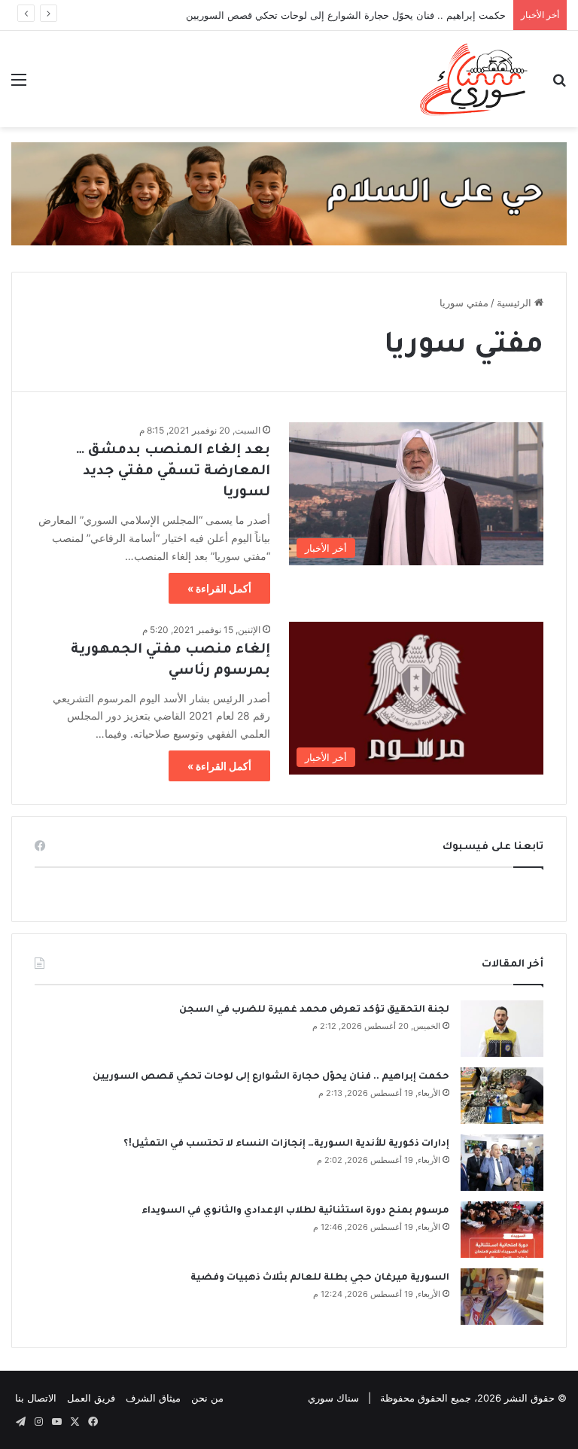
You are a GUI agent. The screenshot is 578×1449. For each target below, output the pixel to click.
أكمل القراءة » (219, 588)
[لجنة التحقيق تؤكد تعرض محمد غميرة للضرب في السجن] (502, 1028)
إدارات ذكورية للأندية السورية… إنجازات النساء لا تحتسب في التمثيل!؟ (286, 1144)
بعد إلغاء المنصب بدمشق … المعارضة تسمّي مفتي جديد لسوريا (173, 472)
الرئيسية (515, 303)
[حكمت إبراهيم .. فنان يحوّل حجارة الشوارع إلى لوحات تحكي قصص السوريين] (502, 1095)
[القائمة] (18, 85)
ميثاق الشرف (153, 1398)
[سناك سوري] (474, 79)
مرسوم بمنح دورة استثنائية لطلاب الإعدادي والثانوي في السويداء (295, 1211)
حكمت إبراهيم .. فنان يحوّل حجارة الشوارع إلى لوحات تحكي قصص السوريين (346, 15)
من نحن (207, 1398)
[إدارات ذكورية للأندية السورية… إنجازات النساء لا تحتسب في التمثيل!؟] (502, 1162)
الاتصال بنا (35, 1398)
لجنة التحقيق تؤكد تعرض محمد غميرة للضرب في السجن (314, 1010)
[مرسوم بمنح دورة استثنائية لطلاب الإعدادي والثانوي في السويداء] (502, 1229)
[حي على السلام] (289, 193)
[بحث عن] (559, 85)
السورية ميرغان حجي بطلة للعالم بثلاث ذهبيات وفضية (319, 1278)
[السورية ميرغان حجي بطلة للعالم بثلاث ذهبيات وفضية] (502, 1296)
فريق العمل (91, 1398)
